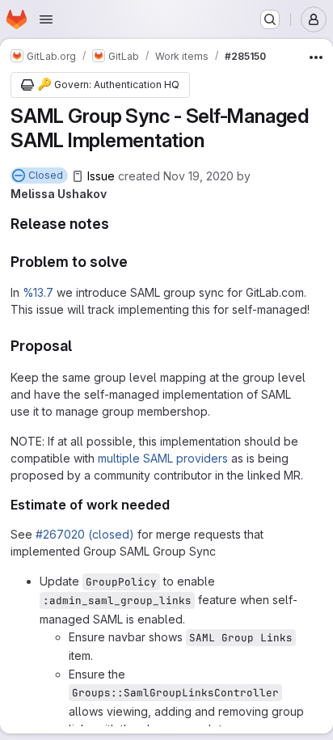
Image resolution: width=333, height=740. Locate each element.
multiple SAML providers (163, 458)
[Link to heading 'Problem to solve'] (136, 261)
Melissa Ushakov (59, 194)
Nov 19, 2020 (198, 176)
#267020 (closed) (85, 534)
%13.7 (38, 292)
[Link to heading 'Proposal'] (80, 345)
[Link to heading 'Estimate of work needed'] (177, 505)
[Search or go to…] (270, 19)
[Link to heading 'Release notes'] (117, 223)
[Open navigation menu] (46, 19)
